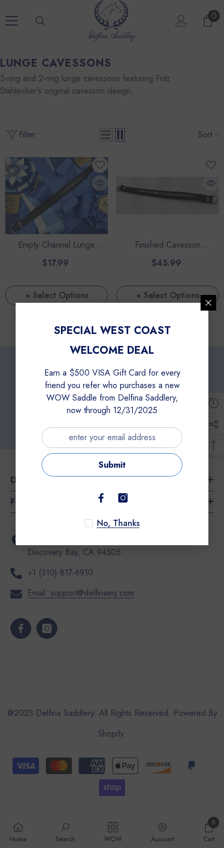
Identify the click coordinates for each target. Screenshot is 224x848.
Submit (112, 465)
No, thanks (118, 523)
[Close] (208, 303)
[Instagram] (123, 498)
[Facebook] (101, 498)
